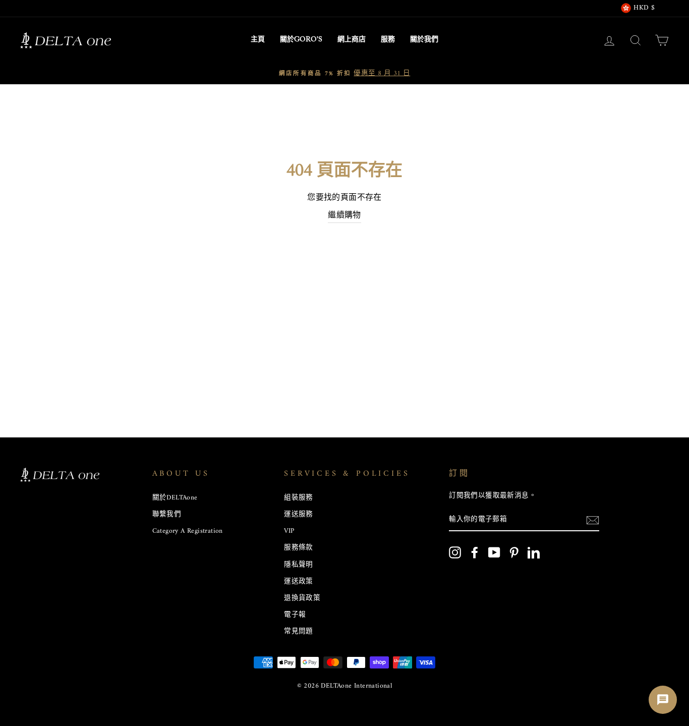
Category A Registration (187, 531)
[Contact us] (663, 700)
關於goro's (301, 39)
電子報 (295, 615)
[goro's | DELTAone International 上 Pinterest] (514, 552)
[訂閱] (592, 520)
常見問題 (298, 632)
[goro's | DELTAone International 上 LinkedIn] (534, 552)
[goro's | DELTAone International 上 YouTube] (494, 552)
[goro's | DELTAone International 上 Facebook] (475, 552)
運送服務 (298, 515)
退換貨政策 (302, 598)
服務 (388, 39)
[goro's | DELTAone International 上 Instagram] (455, 552)
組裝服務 (298, 498)
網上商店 (351, 39)
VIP (289, 531)
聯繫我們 (167, 515)
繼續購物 (344, 215)
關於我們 (424, 39)
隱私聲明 (298, 565)
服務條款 (298, 548)
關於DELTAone (175, 498)
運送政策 (298, 582)
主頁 (258, 39)
